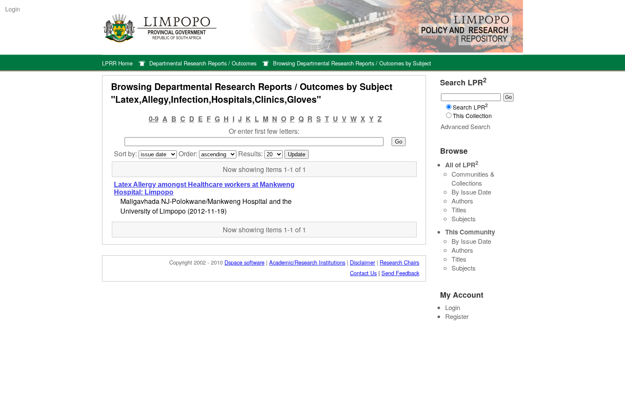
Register (457, 316)
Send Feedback (400, 273)
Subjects (464, 218)
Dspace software (244, 262)
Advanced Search (465, 126)
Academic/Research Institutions (307, 262)
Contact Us (363, 273)
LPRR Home (117, 63)
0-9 (154, 119)
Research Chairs (399, 262)
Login (12, 8)
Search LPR (470, 107)
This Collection (472, 115)
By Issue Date (471, 191)
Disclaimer (362, 262)
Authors (462, 200)
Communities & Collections (473, 178)
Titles (459, 209)
